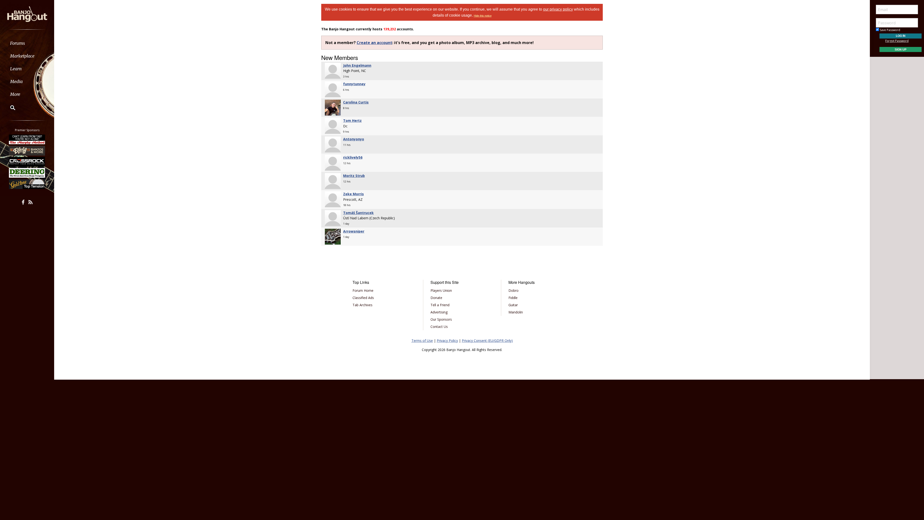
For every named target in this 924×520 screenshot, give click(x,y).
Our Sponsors (441, 319)
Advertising (439, 312)
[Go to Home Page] (27, 13)
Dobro (513, 290)
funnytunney (354, 84)
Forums (17, 43)
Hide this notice (483, 15)
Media (16, 81)
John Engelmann (357, 65)
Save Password (889, 30)
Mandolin (515, 312)
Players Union (441, 290)
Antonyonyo (353, 139)
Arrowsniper (353, 231)
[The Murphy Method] (27, 139)
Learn (16, 69)
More (15, 94)
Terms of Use (422, 340)
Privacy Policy (447, 340)
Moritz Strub (354, 175)
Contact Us (439, 326)
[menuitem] (27, 43)
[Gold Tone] (27, 184)
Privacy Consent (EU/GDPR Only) (487, 340)
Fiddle (513, 297)
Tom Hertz (352, 120)
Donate (436, 297)
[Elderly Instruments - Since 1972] (27, 150)
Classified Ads (363, 297)
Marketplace (22, 56)
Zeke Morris (353, 194)
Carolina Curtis (356, 102)
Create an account (374, 42)
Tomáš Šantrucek (358, 212)
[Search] (9, 107)
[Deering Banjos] (27, 172)
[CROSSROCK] (27, 161)
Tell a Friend (439, 305)
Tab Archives (362, 305)
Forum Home (363, 290)
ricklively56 (352, 157)
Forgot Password (897, 41)
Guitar (513, 305)
